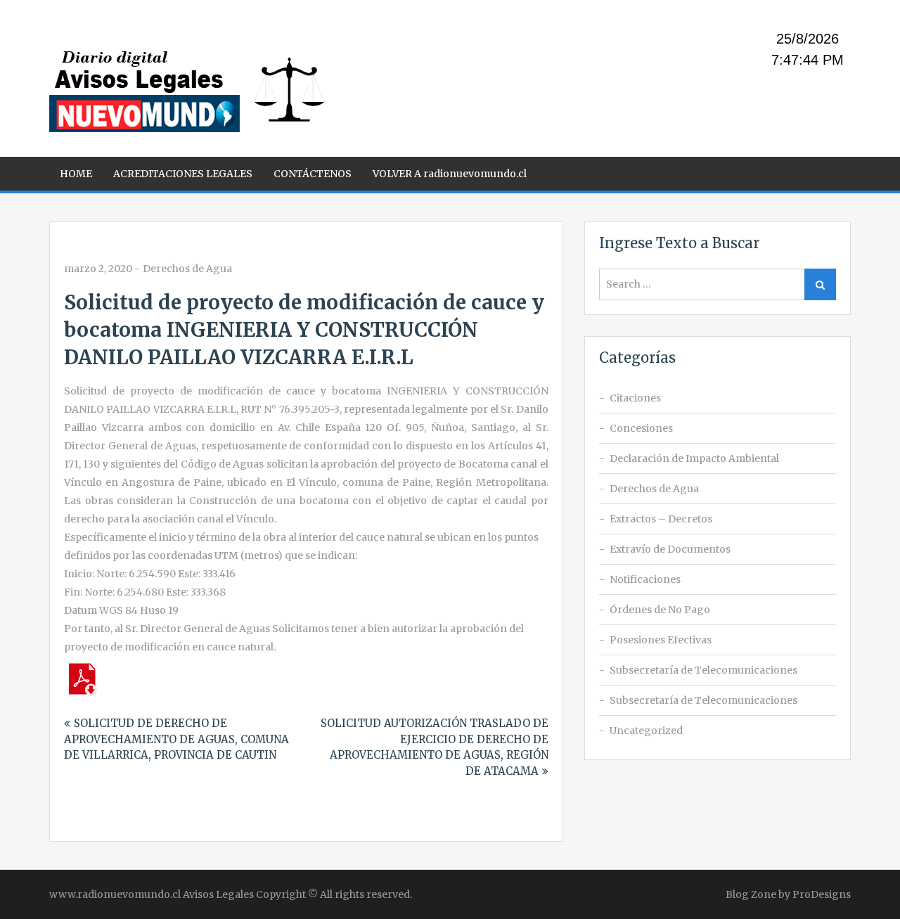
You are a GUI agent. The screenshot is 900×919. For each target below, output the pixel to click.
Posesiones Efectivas (661, 640)
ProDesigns (821, 894)
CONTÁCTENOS (313, 173)
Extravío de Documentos (670, 549)
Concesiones (641, 428)
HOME (76, 173)
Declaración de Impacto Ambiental (694, 458)
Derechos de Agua (187, 268)
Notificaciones (645, 579)
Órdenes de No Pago (660, 609)
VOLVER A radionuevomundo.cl (450, 173)
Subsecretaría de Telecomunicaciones (703, 670)
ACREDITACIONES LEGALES (182, 173)
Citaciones (635, 398)
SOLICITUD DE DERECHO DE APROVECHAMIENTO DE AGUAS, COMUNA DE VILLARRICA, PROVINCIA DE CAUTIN (176, 738)
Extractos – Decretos (661, 519)
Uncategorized (646, 730)
